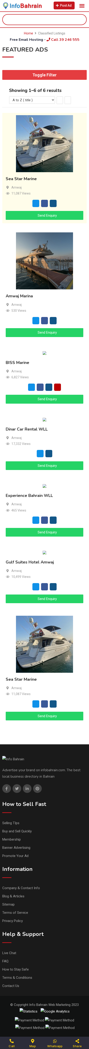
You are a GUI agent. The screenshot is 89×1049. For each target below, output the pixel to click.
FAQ (5, 961)
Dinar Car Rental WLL (27, 429)
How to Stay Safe (15, 969)
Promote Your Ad (15, 856)
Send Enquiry (47, 215)
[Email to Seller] (36, 203)
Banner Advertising (16, 848)
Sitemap (8, 904)
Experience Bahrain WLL (29, 496)
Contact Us (10, 986)
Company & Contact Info (21, 888)
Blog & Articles (13, 896)
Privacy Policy (12, 921)
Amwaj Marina (19, 296)
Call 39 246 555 (64, 39)
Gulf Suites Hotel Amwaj (30, 562)
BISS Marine (17, 362)
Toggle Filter (44, 75)
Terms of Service (15, 913)
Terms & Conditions (17, 978)
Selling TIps (10, 823)
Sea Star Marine (21, 179)
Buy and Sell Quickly (17, 831)
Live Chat (9, 953)
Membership (11, 839)
